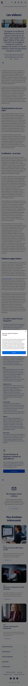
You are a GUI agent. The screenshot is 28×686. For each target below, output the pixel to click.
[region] (14, 343)
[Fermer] (25, 331)
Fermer (14, 352)
